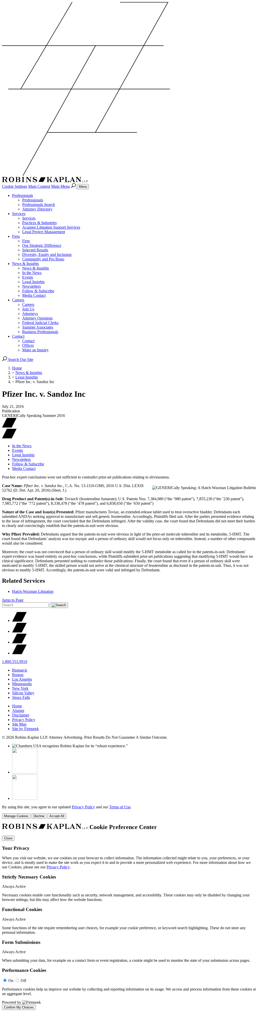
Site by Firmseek (25, 729)
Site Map (19, 724)
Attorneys (30, 313)
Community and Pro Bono (43, 259)
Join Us (28, 309)
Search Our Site (20, 359)
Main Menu (60, 186)
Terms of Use (120, 807)
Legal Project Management (43, 232)
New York (20, 688)
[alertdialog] (129, 917)
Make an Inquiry (35, 350)
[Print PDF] (9, 426)
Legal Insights (33, 282)
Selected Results (35, 250)
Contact (18, 336)
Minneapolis (22, 684)
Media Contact (34, 295)
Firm (16, 236)
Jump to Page (12, 600)
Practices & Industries (39, 223)
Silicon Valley (23, 693)
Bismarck (19, 670)
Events (27, 277)
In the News (32, 273)
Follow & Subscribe (38, 291)
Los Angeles (22, 679)
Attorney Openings (37, 318)
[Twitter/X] (19, 620)
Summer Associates (37, 327)
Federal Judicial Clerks (40, 323)
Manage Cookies (16, 816)
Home (17, 368)
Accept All (56, 816)
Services (18, 213)
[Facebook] (19, 631)
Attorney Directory (37, 209)
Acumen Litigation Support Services (51, 227)
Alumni (18, 710)
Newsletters (31, 286)
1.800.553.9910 (14, 661)
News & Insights (25, 263)
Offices (28, 345)
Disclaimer (20, 715)
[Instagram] (19, 653)
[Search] (74, 186)
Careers (18, 300)
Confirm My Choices (19, 1007)
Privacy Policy (23, 719)
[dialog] (129, 812)
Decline (39, 816)
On (10, 980)
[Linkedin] (19, 642)
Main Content (39, 186)
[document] (129, 917)
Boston (17, 675)
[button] (9, 437)
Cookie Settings (14, 186)
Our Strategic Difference (41, 245)
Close (8, 838)
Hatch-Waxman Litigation (32, 591)
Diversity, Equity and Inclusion (47, 254)
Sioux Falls (21, 697)
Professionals (22, 195)
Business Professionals (40, 332)
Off (23, 980)
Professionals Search (38, 204)
